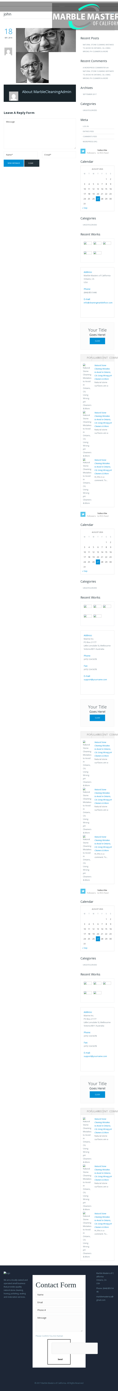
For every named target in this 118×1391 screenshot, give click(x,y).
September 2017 (89, 94)
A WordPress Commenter (94, 67)
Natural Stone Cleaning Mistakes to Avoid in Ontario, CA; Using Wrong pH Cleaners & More (98, 48)
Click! (97, 341)
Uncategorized (90, 110)
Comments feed (90, 136)
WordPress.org (90, 141)
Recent (103, 357)
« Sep (84, 207)
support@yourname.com (95, 679)
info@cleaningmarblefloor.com (98, 302)
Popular (92, 357)
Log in (86, 126)
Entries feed (88, 131)
